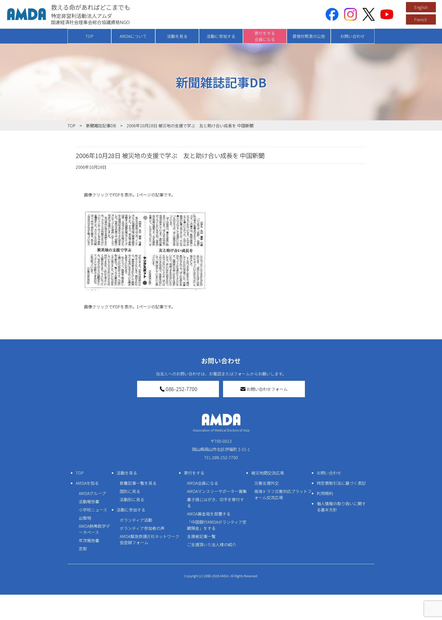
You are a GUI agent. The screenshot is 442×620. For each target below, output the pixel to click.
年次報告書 (89, 540)
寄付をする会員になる (265, 36)
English (421, 7)
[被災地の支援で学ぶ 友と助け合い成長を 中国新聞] (221, 250)
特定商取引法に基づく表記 (341, 483)
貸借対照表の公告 (308, 36)
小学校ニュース (93, 510)
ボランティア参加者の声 (142, 528)
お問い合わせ (352, 36)
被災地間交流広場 (267, 473)
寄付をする (194, 473)
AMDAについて (133, 36)
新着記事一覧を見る (138, 483)
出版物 (85, 518)
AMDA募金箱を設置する (208, 514)
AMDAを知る (87, 483)
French (420, 19)
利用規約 (325, 493)
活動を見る (177, 36)
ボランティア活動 (136, 520)
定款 (83, 548)
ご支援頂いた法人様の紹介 (211, 544)
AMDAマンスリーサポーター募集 (217, 491)
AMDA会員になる (202, 483)
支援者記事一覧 (201, 536)
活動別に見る (132, 499)
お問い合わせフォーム (267, 389)
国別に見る (130, 491)
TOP (89, 36)
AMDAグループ (92, 493)
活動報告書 (89, 501)
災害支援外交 (266, 483)
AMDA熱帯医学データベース (94, 529)
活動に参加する (221, 36)
